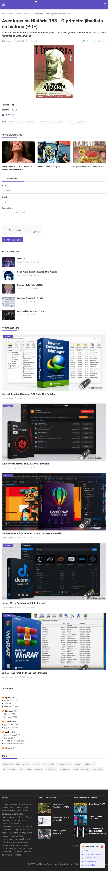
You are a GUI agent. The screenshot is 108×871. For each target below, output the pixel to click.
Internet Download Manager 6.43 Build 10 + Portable (28, 394)
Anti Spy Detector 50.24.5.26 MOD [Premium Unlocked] (97, 831)
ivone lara (38, 769)
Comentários (12, 178)
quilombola (82, 122)
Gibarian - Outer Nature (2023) (30, 285)
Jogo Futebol (98, 769)
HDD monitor (51, 769)
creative (37, 764)
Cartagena (85, 769)
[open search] (104, 4)
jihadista (30, 122)
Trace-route (64, 769)
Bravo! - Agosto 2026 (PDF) (59, 831)
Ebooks (11, 13)
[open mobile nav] (4, 4)
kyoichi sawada (25, 769)
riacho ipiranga (42, 122)
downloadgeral (7, 398)
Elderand (21, 259)
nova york (70, 122)
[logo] (54, 5)
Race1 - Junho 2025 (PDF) (49, 167)
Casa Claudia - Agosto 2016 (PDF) (61, 805)
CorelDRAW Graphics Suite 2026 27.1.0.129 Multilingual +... (32, 533)
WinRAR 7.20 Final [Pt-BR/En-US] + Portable (24, 673)
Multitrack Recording (11, 764)
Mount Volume (9, 769)
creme (75, 769)
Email (4, 197)
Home (4, 13)
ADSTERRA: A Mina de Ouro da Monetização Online (49, 864)
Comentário (7, 208)
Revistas (19, 13)
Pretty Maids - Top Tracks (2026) (30, 311)
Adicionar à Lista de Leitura (94, 41)
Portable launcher (64, 764)
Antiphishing (89, 764)
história (12, 122)
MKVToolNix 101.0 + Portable (61, 818)
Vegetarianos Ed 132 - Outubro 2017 (89, 167)
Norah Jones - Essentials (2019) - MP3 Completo (37, 272)
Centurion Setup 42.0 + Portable (30, 298)
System (78, 764)
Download (9, 114)
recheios (26, 764)
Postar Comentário (12, 240)
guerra (21, 122)
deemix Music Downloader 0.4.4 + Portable (24, 603)
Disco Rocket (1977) (97, 804)
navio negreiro (57, 122)
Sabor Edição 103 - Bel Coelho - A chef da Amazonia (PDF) (17, 168)
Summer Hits (48, 764)
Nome (4, 185)
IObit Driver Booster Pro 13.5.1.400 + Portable (25, 463)
